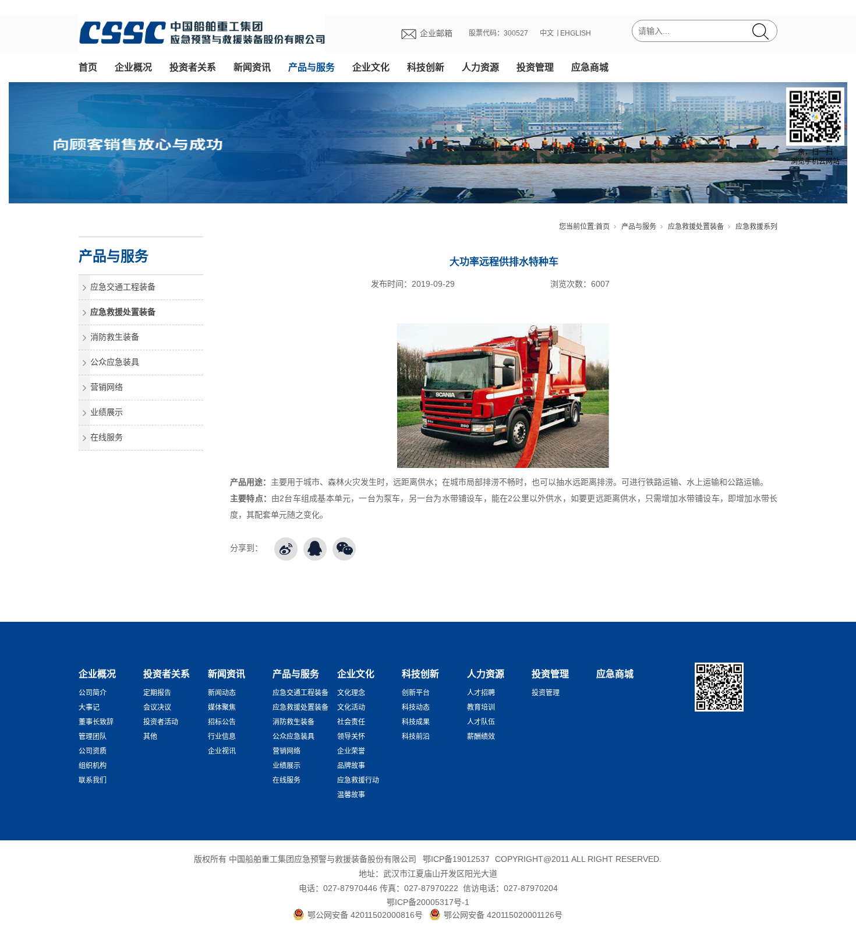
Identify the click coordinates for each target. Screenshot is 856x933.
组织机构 (93, 766)
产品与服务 (311, 67)
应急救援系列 (756, 227)
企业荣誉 (351, 751)
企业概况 (133, 67)
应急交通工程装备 (122, 286)
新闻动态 (222, 693)
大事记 (89, 707)
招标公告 (222, 722)
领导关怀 (351, 737)
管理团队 (93, 737)
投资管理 (535, 67)
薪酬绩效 (481, 737)
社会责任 (351, 722)
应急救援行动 (358, 780)
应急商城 (590, 67)
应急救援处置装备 (696, 227)
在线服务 (106, 437)
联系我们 (93, 780)
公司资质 (93, 751)
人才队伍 (481, 722)
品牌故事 (351, 766)
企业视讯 (222, 751)
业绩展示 (106, 412)
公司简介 (93, 693)
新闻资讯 (252, 67)
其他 (150, 737)
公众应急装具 (114, 362)
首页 (88, 67)
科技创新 (425, 67)
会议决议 (157, 707)
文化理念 (351, 693)
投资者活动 (160, 722)
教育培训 (481, 707)
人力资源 (480, 67)
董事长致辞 (96, 722)
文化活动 (351, 707)
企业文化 (371, 67)
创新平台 (416, 693)
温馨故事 (351, 795)
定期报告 (157, 693)
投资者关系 (192, 67)
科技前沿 (416, 737)
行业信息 (222, 737)
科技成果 (416, 722)
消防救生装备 (114, 336)
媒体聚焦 (222, 707)
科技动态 (416, 707)
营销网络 (106, 387)
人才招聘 (481, 693)
